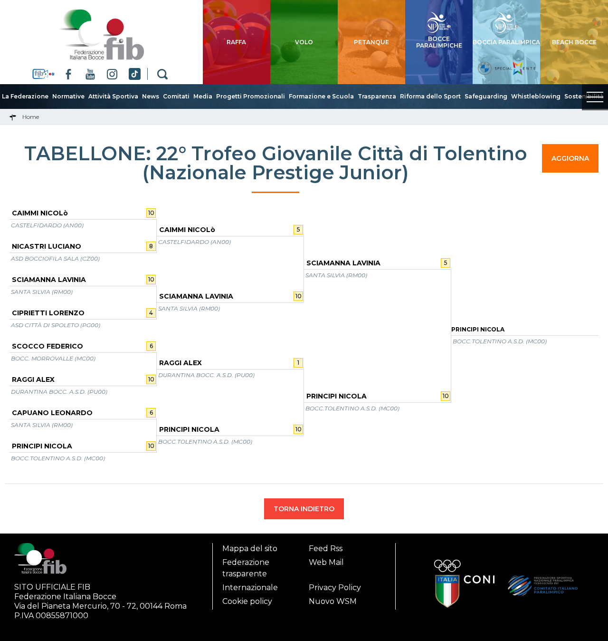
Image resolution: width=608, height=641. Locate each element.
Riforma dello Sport (430, 96)
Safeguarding (486, 96)
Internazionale (250, 587)
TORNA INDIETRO (304, 509)
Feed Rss (325, 548)
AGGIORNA (570, 158)
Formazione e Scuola (321, 96)
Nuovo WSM (333, 601)
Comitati (176, 96)
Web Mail (326, 562)
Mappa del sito (249, 548)
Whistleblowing (535, 96)
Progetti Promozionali (250, 96)
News (150, 96)
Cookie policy (247, 601)
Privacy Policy (335, 587)
